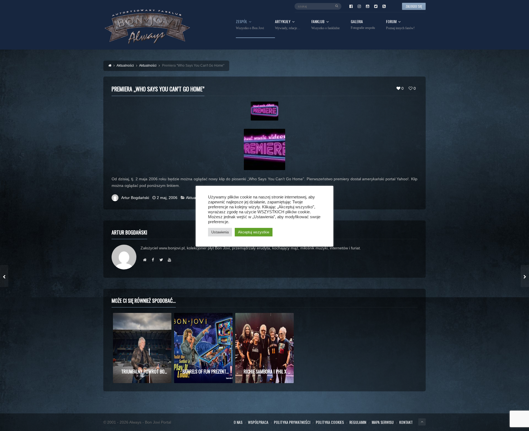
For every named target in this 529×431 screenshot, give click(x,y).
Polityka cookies (330, 422)
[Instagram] (359, 6)
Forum (400, 25)
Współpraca (258, 422)
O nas (238, 422)
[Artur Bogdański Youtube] (169, 259)
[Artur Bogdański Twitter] (161, 259)
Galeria (363, 25)
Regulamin (357, 422)
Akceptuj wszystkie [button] (253, 232)
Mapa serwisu (383, 422)
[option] (142, 348)
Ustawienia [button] (220, 232)
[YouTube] (367, 6)
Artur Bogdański (135, 197)
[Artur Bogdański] (144, 259)
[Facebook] (351, 6)
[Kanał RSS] (384, 6)
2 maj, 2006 (167, 197)
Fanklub (325, 25)
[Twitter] (375, 6)
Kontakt (406, 422)
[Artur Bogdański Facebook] (152, 259)
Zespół (250, 25)
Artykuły (287, 25)
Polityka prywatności (292, 422)
